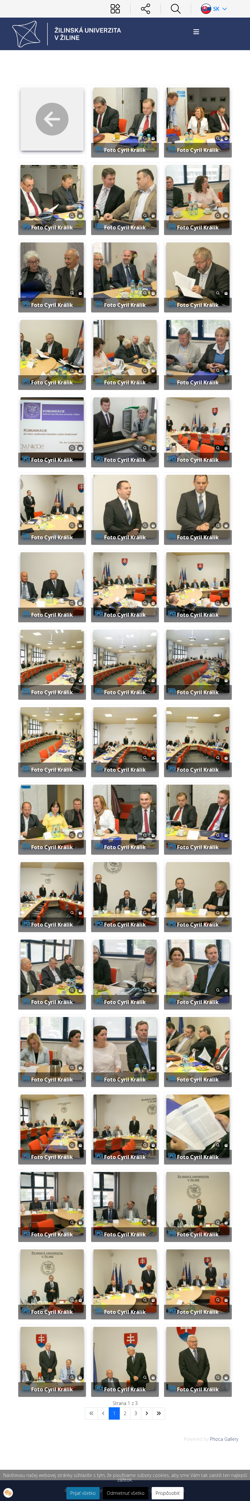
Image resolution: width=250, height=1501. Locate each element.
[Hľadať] (176, 8)
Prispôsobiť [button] (168, 1493)
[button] (8, 1493)
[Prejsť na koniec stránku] (158, 1413)
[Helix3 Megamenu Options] (196, 32)
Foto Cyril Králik (125, 150)
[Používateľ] (115, 8)
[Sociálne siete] (145, 8)
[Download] (153, 137)
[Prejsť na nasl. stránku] (146, 1413)
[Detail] (145, 137)
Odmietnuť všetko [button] (126, 1493)
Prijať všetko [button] (83, 1493)
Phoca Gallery (224, 1439)
